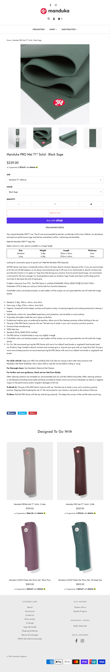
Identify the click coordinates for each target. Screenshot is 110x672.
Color (9, 187)
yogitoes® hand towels (86, 344)
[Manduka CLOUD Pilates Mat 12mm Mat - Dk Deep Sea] (80, 547)
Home (9, 40)
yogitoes (94, 350)
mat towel (12, 276)
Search (30, 607)
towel (75, 390)
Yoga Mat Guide (29, 627)
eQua (76, 350)
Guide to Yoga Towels (65, 276)
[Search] (48, 19)
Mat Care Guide (53, 372)
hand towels (77, 270)
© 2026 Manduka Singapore (17, 656)
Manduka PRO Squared (59, 262)
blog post (93, 276)
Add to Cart (55, 212)
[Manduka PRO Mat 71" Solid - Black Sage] (17, 138)
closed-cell (33, 267)
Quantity (11, 199)
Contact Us (29, 615)
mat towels (83, 350)
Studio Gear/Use (80, 626)
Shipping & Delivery (30, 630)
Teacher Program (80, 611)
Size (8, 174)
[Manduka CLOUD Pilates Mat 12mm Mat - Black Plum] (30, 547)
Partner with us (80, 607)
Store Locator (30, 619)
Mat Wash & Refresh (24, 363)
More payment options (55, 227)
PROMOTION (39, 29)
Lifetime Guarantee (74, 376)
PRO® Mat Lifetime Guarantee (30, 638)
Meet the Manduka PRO (21, 241)
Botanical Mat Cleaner (45, 368)
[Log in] (54, 19)
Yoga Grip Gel (42, 272)
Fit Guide (30, 623)
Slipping (17, 390)
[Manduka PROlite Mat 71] (30, 471)
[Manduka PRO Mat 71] (80, 471)
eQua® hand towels (66, 344)
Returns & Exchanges (30, 635)
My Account (29, 611)
